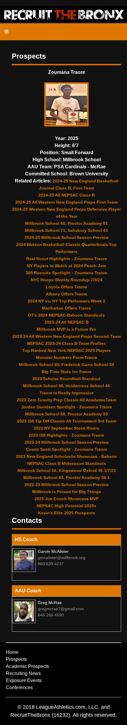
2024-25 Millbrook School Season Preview (67, 237)
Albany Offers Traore (66, 294)
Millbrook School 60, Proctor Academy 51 (66, 223)
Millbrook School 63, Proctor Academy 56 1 (66, 477)
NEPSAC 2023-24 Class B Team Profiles (66, 343)
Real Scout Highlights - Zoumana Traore (66, 258)
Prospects (16, 659)
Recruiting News (23, 673)
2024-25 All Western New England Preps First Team (66, 202)
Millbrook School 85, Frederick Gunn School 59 (66, 364)
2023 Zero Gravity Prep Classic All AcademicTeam (66, 400)
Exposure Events (24, 680)
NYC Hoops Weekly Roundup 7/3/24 (66, 279)
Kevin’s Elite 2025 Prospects (66, 513)
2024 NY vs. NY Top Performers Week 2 (66, 301)
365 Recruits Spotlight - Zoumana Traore (66, 272)
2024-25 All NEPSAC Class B (66, 195)
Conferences (19, 687)
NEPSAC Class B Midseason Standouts (66, 463)
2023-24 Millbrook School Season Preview (67, 442)
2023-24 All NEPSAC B (67, 322)
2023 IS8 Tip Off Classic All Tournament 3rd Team (66, 421)
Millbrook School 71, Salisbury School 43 (66, 230)
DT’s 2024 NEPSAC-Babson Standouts (66, 315)
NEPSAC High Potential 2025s (66, 505)
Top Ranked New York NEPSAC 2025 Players (66, 350)
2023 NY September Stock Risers (66, 428)
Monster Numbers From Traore (66, 357)
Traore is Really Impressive (67, 392)
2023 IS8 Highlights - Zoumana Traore (66, 435)
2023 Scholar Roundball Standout (66, 378)
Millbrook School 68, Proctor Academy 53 (66, 414)
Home (12, 652)
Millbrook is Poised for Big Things (66, 491)
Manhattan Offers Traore (66, 308)
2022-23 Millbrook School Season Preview (67, 484)
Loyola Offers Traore (66, 287)
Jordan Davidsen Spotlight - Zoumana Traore (66, 407)
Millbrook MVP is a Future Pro (66, 329)
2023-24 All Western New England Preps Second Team (66, 336)
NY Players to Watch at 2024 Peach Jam (66, 265)
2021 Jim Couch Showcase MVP (67, 498)
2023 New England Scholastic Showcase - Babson (66, 456)
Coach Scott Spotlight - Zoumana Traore (66, 449)
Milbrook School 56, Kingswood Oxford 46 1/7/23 (66, 470)
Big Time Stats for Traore (67, 371)
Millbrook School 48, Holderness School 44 (66, 385)
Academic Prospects (27, 666)
